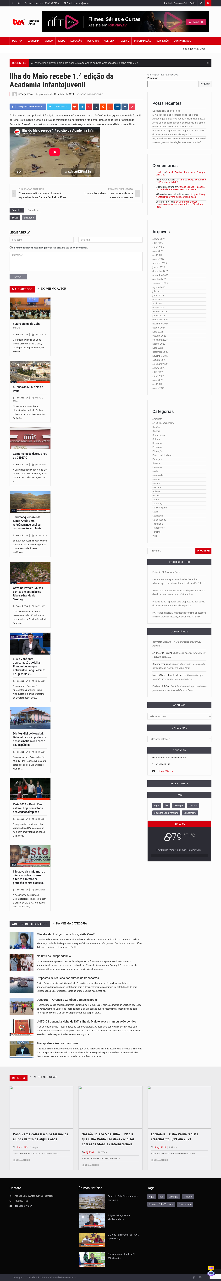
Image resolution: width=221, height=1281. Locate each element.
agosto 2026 (158, 239)
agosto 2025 (158, 287)
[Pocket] (132, 107)
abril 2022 (157, 384)
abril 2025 (157, 303)
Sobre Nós (162, 41)
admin (159, 172)
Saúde (61, 41)
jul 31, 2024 (40, 819)
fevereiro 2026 (159, 263)
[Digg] (117, 107)
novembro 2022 (160, 356)
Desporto (93, 41)
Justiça (156, 463)
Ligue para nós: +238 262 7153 (43, 3)
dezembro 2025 (160, 271)
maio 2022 (157, 380)
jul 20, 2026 (40, 681)
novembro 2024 (160, 323)
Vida (154, 536)
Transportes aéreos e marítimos (57, 1043)
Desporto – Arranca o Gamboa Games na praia (67, 999)
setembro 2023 (160, 339)
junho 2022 (158, 376)
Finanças (157, 459)
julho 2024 (157, 331)
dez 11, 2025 (41, 535)
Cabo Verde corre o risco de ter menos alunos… (36, 1153)
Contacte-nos (182, 41)
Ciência (156, 427)
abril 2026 (157, 255)
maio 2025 (157, 299)
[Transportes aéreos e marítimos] (21, 1049)
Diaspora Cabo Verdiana (166, 813)
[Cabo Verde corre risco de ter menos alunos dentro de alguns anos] (41, 1107)
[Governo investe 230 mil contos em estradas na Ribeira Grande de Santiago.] (30, 573)
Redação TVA (25, 94)
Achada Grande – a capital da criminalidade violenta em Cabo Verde (180, 188)
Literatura (157, 467)
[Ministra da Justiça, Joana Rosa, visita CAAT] (21, 940)
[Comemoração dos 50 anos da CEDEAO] (30, 438)
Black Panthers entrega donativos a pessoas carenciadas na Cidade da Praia (179, 204)
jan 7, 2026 (40, 606)
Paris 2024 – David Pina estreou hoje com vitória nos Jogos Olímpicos (28, 808)
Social (155, 511)
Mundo (49, 41)
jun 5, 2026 (40, 890)
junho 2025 (158, 295)
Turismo (156, 532)
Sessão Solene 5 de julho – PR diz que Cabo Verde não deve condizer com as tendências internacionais (108, 1139)
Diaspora (193, 805)
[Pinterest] (89, 107)
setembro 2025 (160, 283)
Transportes (158, 527)
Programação (142, 41)
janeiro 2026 (158, 267)
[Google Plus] (75, 107)
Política (17, 41)
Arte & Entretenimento (163, 423)
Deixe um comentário (91, 94)
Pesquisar (152, 78)
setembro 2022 (160, 364)
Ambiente (157, 419)
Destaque (29, 217)
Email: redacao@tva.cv (77, 3)
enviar (18, 276)
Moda (155, 471)
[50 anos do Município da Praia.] (30, 372)
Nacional (156, 487)
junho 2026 (158, 247)
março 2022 (158, 388)
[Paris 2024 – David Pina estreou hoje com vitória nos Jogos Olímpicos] (30, 789)
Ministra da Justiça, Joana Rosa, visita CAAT (66, 934)
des (166, 805)
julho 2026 (157, 243)
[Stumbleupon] (110, 107)
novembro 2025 (160, 275)
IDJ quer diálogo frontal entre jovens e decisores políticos (181, 195)
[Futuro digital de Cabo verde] (30, 308)
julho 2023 (157, 348)
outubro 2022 (159, 360)
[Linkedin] (82, 107)
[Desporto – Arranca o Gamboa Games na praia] (21, 1006)
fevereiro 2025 (159, 311)
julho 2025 (157, 291)
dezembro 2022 (160, 352)
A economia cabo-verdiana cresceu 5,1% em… (173, 1153)
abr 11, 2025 (40, 334)
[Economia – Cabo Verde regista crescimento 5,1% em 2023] (179, 1107)
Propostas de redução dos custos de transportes (68, 978)
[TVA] (26, 22)
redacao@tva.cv (165, 771)
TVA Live (124, 41)
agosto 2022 (158, 368)
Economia (33, 41)
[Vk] (125, 107)
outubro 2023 (159, 335)
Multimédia (158, 475)
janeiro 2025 (158, 315)
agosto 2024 (158, 327)
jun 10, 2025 (40, 464)
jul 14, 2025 (40, 752)
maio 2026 (157, 251)
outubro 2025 (159, 279)
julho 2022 (157, 372)
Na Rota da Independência (54, 956)
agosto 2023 (158, 344)
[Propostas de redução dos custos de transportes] (21, 984)
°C (193, 835)
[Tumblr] (96, 107)
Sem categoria (159, 507)
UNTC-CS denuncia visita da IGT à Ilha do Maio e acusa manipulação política (86, 1021)
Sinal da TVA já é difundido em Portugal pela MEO (180, 173)
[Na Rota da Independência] (21, 962)
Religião (156, 495)
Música (156, 483)
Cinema (156, 431)
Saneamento (190, 813)
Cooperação (158, 435)
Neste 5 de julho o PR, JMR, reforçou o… (101, 1158)
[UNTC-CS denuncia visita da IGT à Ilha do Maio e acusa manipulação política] (21, 1027)
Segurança (157, 503)
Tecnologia (157, 523)
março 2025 (158, 307)
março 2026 (158, 259)
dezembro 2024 (160, 319)
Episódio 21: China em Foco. (166, 110)
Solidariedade (159, 519)
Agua (156, 805)
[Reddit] (103, 107)
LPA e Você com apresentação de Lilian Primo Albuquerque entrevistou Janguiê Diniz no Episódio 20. (29, 666)
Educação (76, 41)
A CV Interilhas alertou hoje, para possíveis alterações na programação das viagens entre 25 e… (85, 63)
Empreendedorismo (162, 455)
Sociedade (33, 210)
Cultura (109, 41)
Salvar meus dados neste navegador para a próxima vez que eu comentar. (50, 247)
